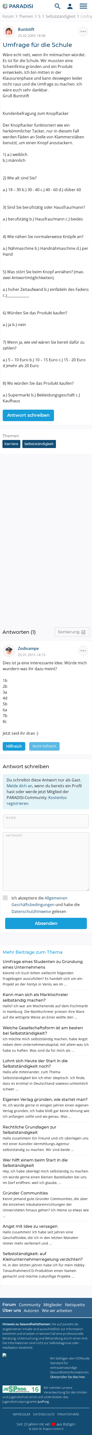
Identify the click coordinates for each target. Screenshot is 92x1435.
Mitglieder (52, 1304)
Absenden (46, 923)
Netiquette (75, 1304)
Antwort (14, 835)
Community (29, 1304)
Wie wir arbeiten (57, 1310)
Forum (8, 16)
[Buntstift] (10, 31)
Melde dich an (19, 786)
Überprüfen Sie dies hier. (68, 1377)
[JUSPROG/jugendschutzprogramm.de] (21, 1389)
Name (11, 817)
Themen (26, 16)
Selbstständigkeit (60, 16)
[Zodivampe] (10, 650)
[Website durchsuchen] (58, 6)
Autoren (31, 1310)
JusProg (43, 1401)
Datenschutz (43, 1414)
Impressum (21, 1414)
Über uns (11, 1310)
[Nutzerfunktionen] (70, 6)
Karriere (11, 444)
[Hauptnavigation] (83, 6)
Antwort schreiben (28, 415)
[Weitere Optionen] (83, 31)
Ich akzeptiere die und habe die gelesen (46, 904)
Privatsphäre (68, 1414)
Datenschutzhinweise (31, 911)
